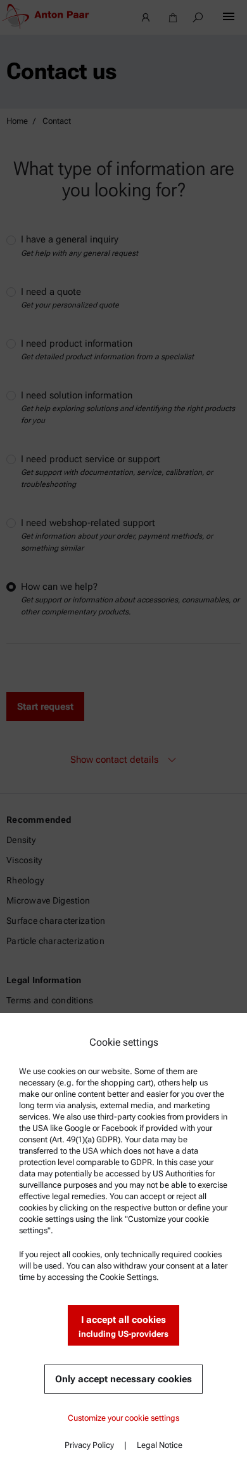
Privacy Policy (89, 1445)
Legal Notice (159, 1445)
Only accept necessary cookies (123, 1379)
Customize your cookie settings (123, 1418)
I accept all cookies (123, 1326)
